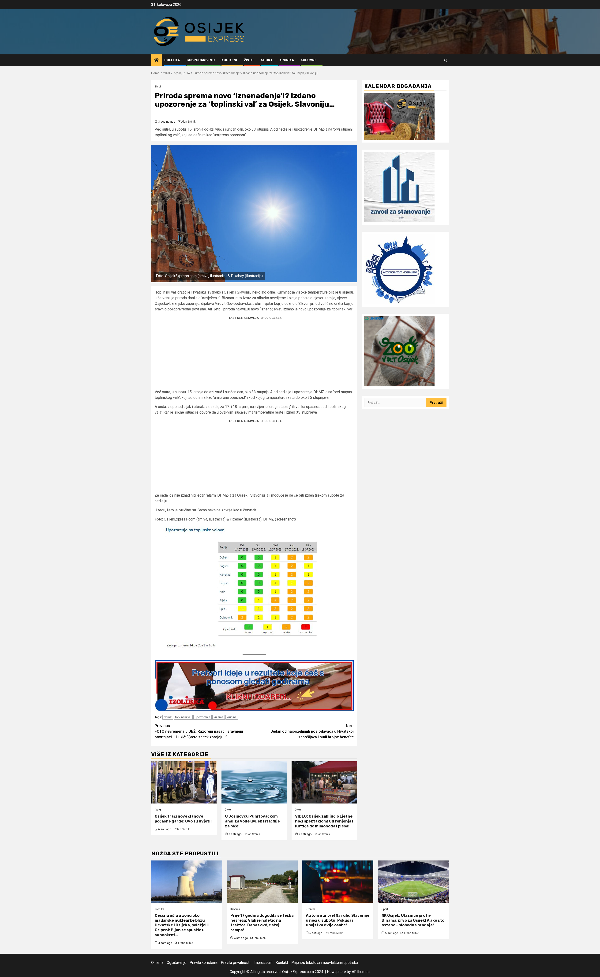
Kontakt (282, 962)
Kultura (229, 60)
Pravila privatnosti (235, 962)
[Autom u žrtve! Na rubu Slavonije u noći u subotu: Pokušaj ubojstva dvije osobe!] (337, 881)
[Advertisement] (254, 356)
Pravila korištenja (204, 962)
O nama (157, 962)
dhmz (168, 717)
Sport (267, 60)
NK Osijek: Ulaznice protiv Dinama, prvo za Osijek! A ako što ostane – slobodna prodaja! (413, 920)
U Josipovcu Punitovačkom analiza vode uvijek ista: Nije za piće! (252, 821)
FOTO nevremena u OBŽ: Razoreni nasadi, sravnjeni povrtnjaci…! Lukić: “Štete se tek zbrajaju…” (199, 731)
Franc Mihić (185, 943)
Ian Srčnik (183, 829)
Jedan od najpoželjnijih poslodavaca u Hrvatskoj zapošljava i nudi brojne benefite (312, 731)
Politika (172, 60)
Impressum (263, 962)
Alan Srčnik (188, 121)
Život (249, 60)
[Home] (156, 60)
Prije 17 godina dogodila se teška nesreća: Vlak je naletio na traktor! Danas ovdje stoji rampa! (262, 922)
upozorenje (202, 717)
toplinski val (183, 717)
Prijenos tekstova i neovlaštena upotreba (324, 962)
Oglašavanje (176, 962)
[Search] (445, 60)
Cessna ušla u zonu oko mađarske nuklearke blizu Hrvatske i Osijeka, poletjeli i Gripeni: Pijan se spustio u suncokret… (182, 925)
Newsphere (336, 971)
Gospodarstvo (201, 60)
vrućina (231, 717)
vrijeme (218, 717)
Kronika (286, 60)
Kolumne (309, 60)
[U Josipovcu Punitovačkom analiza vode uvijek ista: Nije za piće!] (254, 782)
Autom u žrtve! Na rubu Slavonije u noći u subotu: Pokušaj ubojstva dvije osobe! (337, 920)
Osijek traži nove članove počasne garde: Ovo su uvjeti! (183, 818)
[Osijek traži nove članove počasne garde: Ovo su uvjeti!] (184, 782)
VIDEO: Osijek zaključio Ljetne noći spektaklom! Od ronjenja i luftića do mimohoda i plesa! (324, 821)
